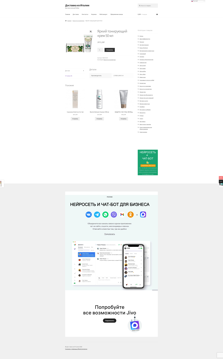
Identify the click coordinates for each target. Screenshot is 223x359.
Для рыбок (143, 71)
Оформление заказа (116, 14)
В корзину (110, 50)
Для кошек (143, 68)
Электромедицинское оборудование (146, 128)
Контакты (85, 14)
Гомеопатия (143, 62)
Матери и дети (144, 101)
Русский (195, 1)
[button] (90, 31)
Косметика (143, 83)
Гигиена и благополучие (146, 59)
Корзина (94, 14)
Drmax (141, 36)
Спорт (141, 118)
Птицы (141, 115)
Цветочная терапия (145, 124)
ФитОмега (142, 121)
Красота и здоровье (145, 86)
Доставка (76, 14)
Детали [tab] (67, 71)
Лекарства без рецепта (146, 95)
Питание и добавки (145, 109)
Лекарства (143, 92)
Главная (67, 14)
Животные (143, 77)
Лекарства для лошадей (146, 98)
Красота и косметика (78, 21)
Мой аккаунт (103, 14)
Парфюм (142, 106)
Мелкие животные (145, 104)
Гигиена (142, 56)
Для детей (143, 65)
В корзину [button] (75, 119)
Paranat (142, 42)
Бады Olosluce (144, 48)
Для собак (142, 74)
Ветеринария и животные (147, 51)
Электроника (143, 132)
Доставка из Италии (77, 5)
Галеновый (143, 54)
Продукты (142, 112)
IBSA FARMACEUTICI (145, 39)
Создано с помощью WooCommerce (76, 349)
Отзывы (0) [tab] (68, 76)
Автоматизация (144, 45)
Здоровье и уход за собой (147, 80)
